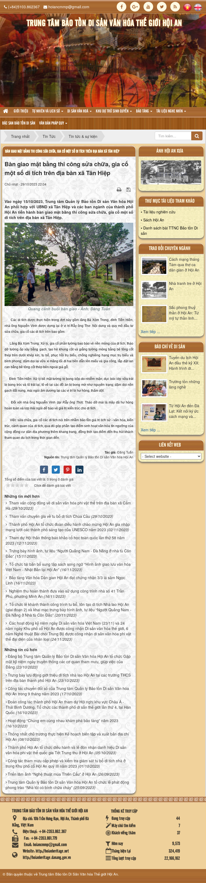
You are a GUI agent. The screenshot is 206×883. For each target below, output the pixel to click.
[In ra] (120, 189)
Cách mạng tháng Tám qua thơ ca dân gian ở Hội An (184, 264)
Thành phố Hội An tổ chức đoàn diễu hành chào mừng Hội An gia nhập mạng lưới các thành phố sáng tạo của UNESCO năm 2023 (68, 527)
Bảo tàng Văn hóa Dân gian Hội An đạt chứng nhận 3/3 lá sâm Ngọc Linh (65, 580)
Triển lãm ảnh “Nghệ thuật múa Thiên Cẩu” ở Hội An (52, 774)
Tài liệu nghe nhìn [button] (169, 111)
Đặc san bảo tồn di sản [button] (18, 123)
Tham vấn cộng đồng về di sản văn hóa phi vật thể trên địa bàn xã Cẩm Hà (68, 505)
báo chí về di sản (169, 347)
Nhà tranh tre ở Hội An (185, 286)
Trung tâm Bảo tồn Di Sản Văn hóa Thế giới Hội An (78, 874)
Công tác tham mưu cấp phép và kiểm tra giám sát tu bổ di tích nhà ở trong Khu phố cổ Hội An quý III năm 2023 (66, 763)
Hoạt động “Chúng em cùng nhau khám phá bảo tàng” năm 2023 (63, 720)
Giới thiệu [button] (21, 111)
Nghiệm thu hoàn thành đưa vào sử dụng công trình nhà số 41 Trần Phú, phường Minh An (65, 593)
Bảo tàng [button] (143, 111)
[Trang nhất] (6, 111)
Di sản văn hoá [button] (78, 111)
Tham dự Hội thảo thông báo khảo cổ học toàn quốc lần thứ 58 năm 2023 (65, 540)
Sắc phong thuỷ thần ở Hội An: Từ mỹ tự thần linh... (184, 313)
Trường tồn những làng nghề (184, 384)
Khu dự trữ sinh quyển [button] (112, 111)
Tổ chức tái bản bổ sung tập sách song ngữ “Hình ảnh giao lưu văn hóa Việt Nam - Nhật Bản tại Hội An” (68, 566)
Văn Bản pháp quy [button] (52, 123)
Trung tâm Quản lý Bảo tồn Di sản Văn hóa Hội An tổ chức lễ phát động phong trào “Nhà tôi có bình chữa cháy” (67, 784)
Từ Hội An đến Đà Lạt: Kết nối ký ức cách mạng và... (184, 411)
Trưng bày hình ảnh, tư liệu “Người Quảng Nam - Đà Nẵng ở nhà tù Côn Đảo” (68, 553)
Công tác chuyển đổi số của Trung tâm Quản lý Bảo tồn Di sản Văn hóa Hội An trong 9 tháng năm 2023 (67, 691)
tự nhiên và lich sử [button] (46, 111)
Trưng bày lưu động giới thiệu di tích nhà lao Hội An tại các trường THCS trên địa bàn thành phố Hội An (68, 677)
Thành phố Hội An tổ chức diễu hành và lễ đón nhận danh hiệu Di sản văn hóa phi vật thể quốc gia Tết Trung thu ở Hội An (66, 750)
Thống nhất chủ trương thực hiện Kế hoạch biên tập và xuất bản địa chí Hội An (67, 736)
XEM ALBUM (171, 174)
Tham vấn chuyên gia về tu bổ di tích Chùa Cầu (49, 516)
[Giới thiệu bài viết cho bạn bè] (112, 189)
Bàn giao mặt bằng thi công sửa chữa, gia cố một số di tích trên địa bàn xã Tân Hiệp (62, 151)
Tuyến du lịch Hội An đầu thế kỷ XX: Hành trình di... (184, 363)
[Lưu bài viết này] (129, 189)
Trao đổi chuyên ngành (169, 248)
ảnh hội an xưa (169, 151)
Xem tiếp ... (150, 331)
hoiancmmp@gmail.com (68, 6)
